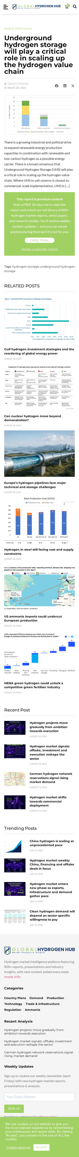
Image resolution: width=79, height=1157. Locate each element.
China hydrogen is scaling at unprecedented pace (52, 843)
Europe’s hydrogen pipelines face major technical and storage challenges (35, 485)
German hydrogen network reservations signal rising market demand (51, 778)
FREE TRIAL (39, 240)
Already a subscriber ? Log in (39, 249)
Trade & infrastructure (18, 28)
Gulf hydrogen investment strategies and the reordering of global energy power (39, 351)
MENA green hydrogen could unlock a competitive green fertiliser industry (33, 685)
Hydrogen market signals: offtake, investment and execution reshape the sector (50, 752)
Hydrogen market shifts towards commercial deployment (48, 801)
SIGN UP (14, 1108)
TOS (34, 1116)
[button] (57, 86)
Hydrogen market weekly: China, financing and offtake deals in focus (52, 864)
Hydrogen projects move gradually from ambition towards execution (49, 727)
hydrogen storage (25, 266)
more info (12, 977)
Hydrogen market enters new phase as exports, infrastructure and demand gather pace (51, 890)
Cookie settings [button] (18, 1147)
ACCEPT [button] (41, 1147)
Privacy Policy (49, 1116)
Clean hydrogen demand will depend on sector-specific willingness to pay (52, 915)
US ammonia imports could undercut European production (33, 619)
